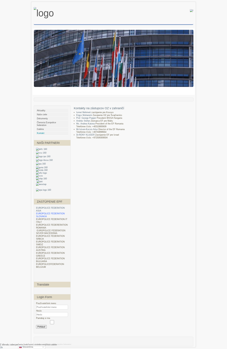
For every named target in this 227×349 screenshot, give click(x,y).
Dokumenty (42, 118)
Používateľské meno (46, 303)
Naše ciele (42, 114)
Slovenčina (27, 347)
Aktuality (41, 110)
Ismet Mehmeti (83, 112)
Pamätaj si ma (43, 318)
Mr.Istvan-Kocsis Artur (87, 129)
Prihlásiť (41, 327)
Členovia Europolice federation (46, 124)
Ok (1, 347)
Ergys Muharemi (84, 115)
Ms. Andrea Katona (85, 123)
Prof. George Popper (86, 118)
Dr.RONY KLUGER (85, 135)
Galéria (40, 129)
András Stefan (83, 121)
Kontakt (40, 133)
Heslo (39, 311)
